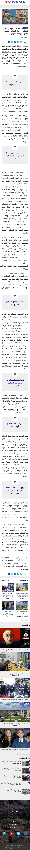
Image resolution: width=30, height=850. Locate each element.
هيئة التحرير (14, 821)
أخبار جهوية (26, 584)
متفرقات (27, 629)
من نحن (14, 811)
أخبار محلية (26, 28)
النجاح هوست (15, 848)
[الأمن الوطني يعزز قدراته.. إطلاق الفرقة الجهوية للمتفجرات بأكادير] (8, 587)
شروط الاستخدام (14, 828)
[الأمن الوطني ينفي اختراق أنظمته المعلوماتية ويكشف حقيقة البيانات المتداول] (22, 605)
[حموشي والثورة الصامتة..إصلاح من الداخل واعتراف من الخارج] (26, 778)
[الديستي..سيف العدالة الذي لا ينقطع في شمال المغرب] (26, 771)
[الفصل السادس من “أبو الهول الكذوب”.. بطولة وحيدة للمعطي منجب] (26, 792)
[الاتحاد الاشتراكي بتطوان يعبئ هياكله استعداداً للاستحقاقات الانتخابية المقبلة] (22, 587)
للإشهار (14, 818)
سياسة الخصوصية (14, 824)
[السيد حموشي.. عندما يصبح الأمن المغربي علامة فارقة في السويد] (26, 785)
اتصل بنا (14, 815)
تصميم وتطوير (23, 848)
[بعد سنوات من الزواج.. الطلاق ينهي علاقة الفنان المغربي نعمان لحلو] (8, 605)
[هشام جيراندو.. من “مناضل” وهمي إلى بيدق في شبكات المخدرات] (15, 638)
